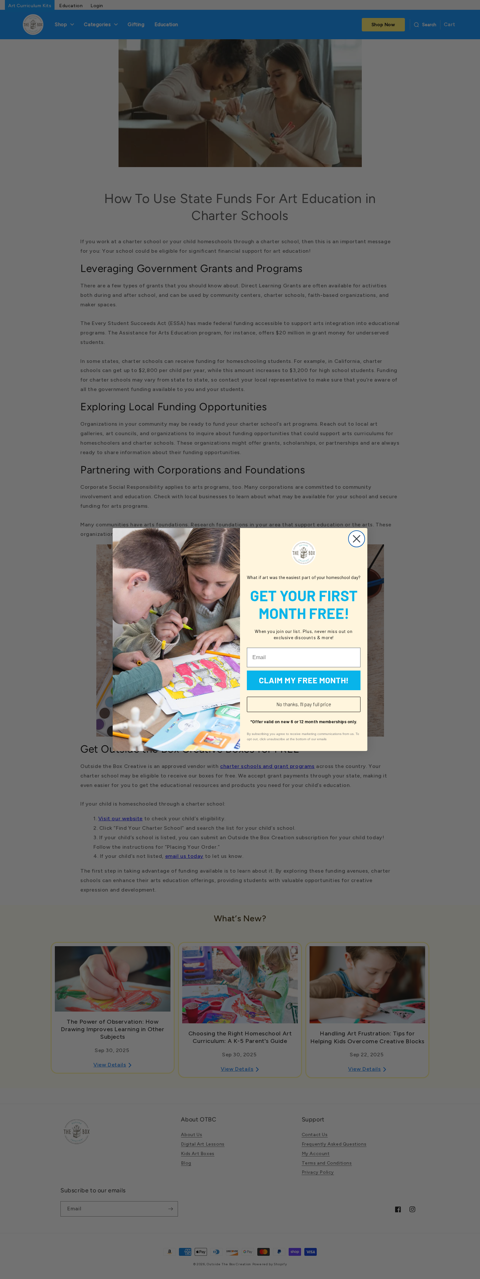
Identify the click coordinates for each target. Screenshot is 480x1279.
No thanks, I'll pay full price (304, 704)
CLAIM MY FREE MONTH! (304, 680)
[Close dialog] (356, 539)
